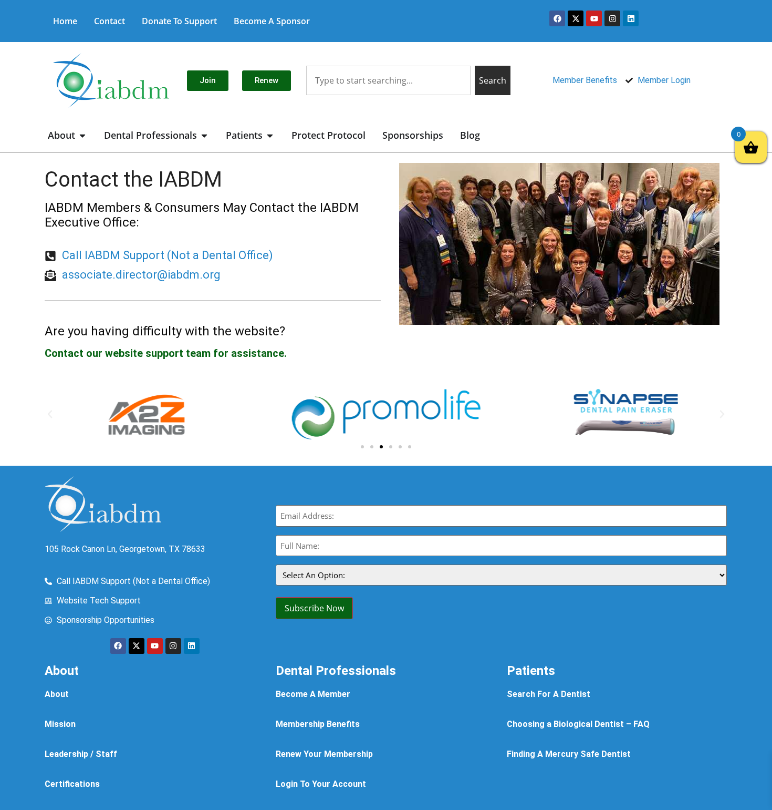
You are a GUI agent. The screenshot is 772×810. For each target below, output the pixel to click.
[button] (50, 414)
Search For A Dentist (548, 694)
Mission (60, 724)
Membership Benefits (318, 724)
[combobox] (388, 80)
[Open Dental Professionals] (204, 135)
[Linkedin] (631, 18)
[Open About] (82, 135)
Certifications (72, 784)
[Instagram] (612, 18)
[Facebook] (557, 18)
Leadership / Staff (81, 754)
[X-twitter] (575, 18)
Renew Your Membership (324, 754)
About (57, 694)
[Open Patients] (270, 135)
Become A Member (313, 694)
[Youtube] (594, 18)
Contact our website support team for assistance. (166, 353)
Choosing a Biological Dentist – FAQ (578, 724)
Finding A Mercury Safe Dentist (569, 754)
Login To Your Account (321, 784)
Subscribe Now (314, 608)
